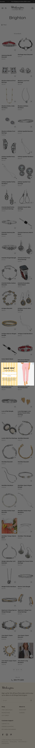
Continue (9, 375)
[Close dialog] (33, 363)
